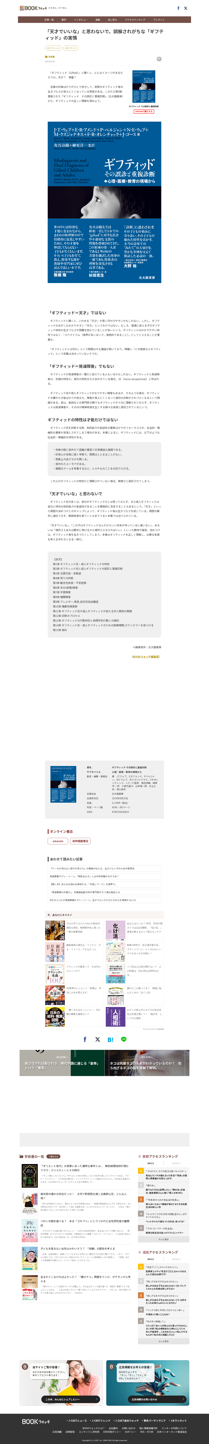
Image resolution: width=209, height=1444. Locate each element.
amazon (58, 841)
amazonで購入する (144, 111)
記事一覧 (49, 19)
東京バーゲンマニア (155, 1420)
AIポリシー (130, 1431)
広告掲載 (57, 1431)
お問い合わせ (129, 1428)
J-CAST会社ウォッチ (127, 1420)
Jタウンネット (179, 1420)
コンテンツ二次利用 (89, 1431)
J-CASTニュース (77, 1420)
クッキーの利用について (174, 1428)
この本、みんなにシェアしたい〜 (62, 1399)
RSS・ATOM (146, 1431)
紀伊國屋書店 (80, 841)
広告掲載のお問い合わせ (144, 1399)
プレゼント (159, 19)
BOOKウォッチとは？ (93, 1428)
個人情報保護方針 (148, 1428)
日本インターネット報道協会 (172, 1431)
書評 (64, 19)
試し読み (112, 19)
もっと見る (164, 1239)
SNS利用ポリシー (112, 1431)
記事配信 (70, 1431)
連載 (98, 19)
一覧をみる (53, 1156)
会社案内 (113, 1428)
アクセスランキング (135, 19)
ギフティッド (54, 48)
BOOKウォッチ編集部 (146, 657)
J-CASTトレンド (101, 1420)
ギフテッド (71, 48)
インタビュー (81, 19)
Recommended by (150, 1029)
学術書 (51, 56)
